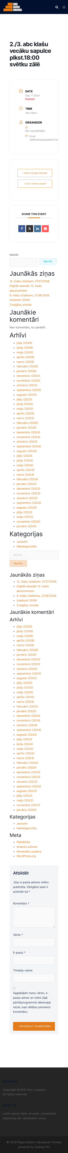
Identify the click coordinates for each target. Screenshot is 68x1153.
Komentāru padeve (29, 851)
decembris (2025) (28, 376)
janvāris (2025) (27, 427)
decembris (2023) (28, 488)
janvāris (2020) (27, 526)
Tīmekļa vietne (22, 970)
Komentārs (21, 903)
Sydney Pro (42, 1147)
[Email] (45, 228)
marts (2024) (25, 474)
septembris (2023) (29, 503)
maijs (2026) (25, 352)
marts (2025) (25, 418)
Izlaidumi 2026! (20, 300)
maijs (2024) (25, 465)
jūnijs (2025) (25, 404)
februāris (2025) (27, 423)
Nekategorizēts (27, 546)
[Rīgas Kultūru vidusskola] (13, 6)
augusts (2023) (27, 507)
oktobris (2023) (27, 498)
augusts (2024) (27, 451)
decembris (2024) (28, 432)
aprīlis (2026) (26, 357)
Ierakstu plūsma (27, 846)
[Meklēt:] (34, 555)
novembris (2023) (28, 493)
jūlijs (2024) (24, 455)
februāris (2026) (27, 366)
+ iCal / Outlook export (35, 183)
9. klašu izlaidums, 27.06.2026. (30, 295)
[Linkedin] (37, 228)
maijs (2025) (25, 408)
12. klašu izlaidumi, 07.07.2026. (30, 281)
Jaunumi (22, 541)
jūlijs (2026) (24, 343)
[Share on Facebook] (21, 228)
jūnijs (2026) (25, 347)
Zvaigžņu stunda (20, 304)
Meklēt (14, 254)
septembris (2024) (29, 446)
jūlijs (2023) (24, 512)
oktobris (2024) (27, 441)
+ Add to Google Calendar (34, 173)
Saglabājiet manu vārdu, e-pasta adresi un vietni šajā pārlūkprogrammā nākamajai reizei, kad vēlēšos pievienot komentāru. (32, 1002)
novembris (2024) (28, 437)
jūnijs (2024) (25, 460)
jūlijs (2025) (24, 399)
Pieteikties (23, 842)
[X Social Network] (29, 228)
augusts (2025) (27, 394)
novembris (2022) (28, 521)
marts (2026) (25, 362)
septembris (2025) (29, 390)
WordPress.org (26, 856)
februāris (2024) (27, 479)
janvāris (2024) (27, 484)
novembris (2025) (28, 380)
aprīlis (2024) (26, 470)
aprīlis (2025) (26, 413)
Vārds (18, 934)
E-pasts (19, 952)
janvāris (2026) (27, 371)
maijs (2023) (25, 517)
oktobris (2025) (27, 385)
